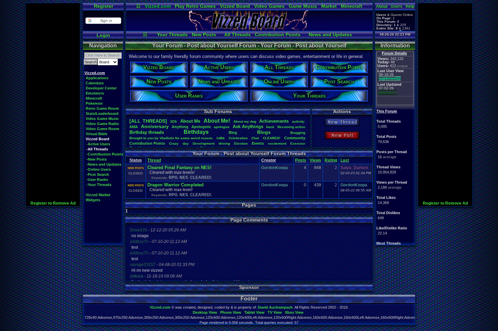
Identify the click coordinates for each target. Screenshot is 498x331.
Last (344, 160)
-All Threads (97, 149)
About (382, 6)
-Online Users (98, 169)
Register (103, 6)
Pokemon (94, 103)
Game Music (303, 6)
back (270, 127)
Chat (255, 138)
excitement (277, 143)
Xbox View (294, 312)
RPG (173, 177)
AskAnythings (248, 126)
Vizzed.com (158, 6)
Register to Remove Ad (53, 203)
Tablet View (254, 312)
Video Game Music (102, 119)
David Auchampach (275, 307)
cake (220, 138)
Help (410, 6)
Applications (97, 78)
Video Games (269, 6)
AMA (133, 127)
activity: (298, 121)
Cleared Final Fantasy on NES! (179, 167)
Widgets (93, 200)
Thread (154, 160)
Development (203, 143)
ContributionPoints (147, 143)
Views (315, 160)
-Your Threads (98, 185)
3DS (173, 121)
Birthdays (196, 132)
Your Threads (172, 34)
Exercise (297, 143)
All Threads (237, 34)
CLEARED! (271, 138)
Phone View (230, 312)
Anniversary (155, 126)
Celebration (238, 138)
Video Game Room (102, 129)
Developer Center (101, 88)
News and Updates (330, 34)
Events (258, 143)
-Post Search (97, 174)
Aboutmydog (244, 121)
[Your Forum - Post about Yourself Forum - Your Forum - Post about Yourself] (249, 29)
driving (224, 143)
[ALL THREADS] (148, 121)
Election (241, 143)
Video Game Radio (102, 124)
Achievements (274, 121)
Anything (180, 127)
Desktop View (205, 312)
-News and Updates (103, 164)
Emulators (95, 93)
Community (294, 138)
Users (396, 6)
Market (329, 6)
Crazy (174, 143)
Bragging (297, 133)
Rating (331, 160)
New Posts (204, 34)
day (186, 143)
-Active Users (98, 144)
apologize (222, 127)
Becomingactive (291, 127)
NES (184, 177)
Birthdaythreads (146, 132)
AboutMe (190, 121)
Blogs (264, 132)
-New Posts (96, 159)
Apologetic (201, 127)
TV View (275, 312)
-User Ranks (97, 180)
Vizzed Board (235, 6)
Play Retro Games (195, 6)
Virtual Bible (96, 134)
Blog (233, 132)
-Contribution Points (104, 154)
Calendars (95, 83)
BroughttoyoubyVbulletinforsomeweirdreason (170, 138)
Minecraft (351, 6)
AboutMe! (217, 121)
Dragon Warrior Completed (175, 184)
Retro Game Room (102, 108)
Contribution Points (277, 34)
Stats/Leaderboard (102, 113)
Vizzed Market (98, 195)
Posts (300, 160)
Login (103, 35)
